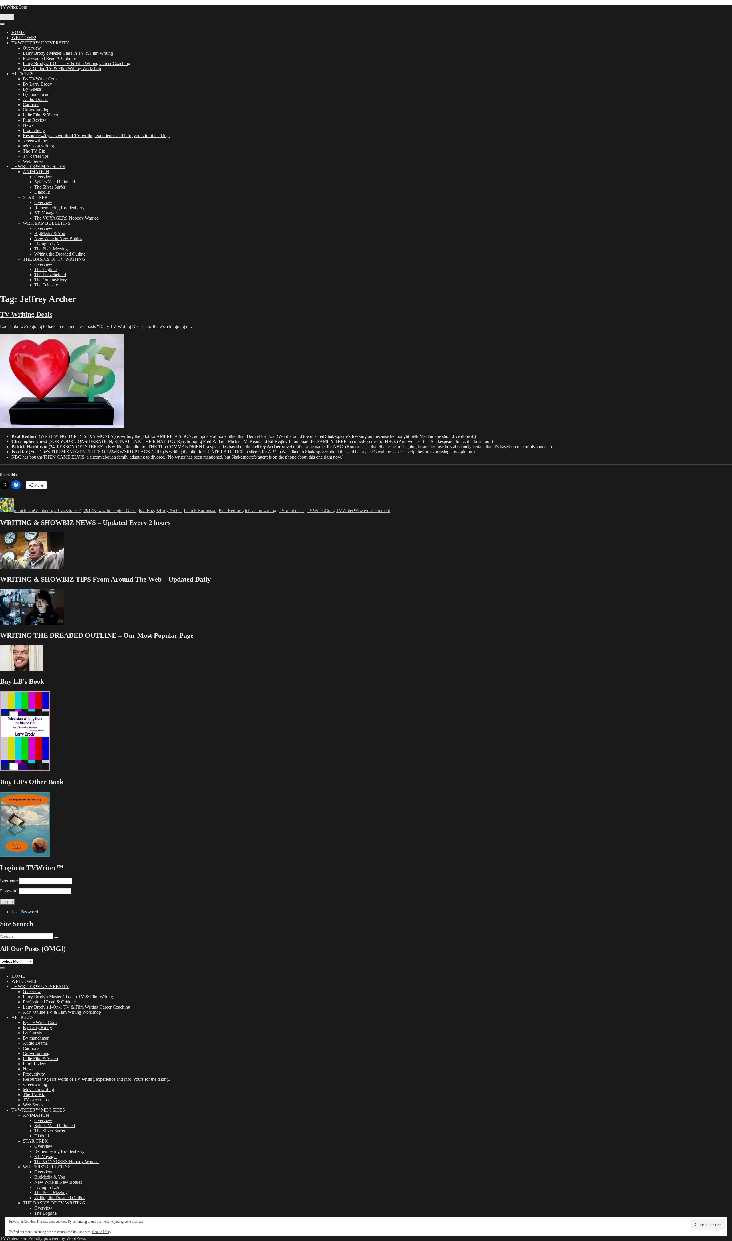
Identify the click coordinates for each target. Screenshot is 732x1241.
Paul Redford (231, 510)
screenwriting (35, 140)
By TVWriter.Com (40, 78)
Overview (32, 48)
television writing (38, 145)
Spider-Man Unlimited (54, 181)
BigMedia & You (49, 233)
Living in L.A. (47, 243)
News (28, 125)
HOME (18, 32)
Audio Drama (35, 99)
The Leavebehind (50, 274)
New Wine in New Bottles (58, 238)
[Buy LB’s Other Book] (25, 855)
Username (9, 880)
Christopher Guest (120, 510)
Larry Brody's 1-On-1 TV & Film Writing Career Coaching (76, 63)
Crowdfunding (36, 109)
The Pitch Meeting (51, 248)
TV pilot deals (291, 510)
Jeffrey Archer (169, 510)
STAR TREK (35, 197)
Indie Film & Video (40, 114)
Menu (6, 17)
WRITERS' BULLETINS (47, 223)
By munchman (36, 94)
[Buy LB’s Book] (25, 769)
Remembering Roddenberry (59, 207)
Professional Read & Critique (49, 58)
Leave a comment (374, 510)
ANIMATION (36, 171)
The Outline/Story (50, 279)
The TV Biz (34, 151)
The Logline (45, 269)
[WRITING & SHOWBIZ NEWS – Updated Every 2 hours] (32, 567)
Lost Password (24, 911)
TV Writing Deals (26, 314)
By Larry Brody (37, 84)
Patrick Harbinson (200, 510)
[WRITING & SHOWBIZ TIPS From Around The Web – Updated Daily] (32, 623)
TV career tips (36, 156)
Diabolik (42, 192)
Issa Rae (146, 510)
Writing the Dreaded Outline (59, 254)
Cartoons (31, 104)
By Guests (32, 89)
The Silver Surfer (49, 187)
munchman (24, 510)
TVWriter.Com (13, 7)
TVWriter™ (347, 510)
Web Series (33, 161)
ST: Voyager (45, 212)
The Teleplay (46, 284)
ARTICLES (22, 73)
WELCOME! (23, 37)
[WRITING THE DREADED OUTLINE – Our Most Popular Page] (21, 669)
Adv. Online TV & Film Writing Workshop (62, 68)
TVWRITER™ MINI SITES (38, 166)
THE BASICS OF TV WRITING (54, 259)
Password (8, 890)
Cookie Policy (101, 1232)
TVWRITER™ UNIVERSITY (40, 42)
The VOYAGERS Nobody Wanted (66, 218)
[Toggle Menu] (2, 24)
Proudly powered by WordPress (57, 1238)
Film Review (34, 120)
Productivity (34, 130)
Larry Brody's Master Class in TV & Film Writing (68, 53)
